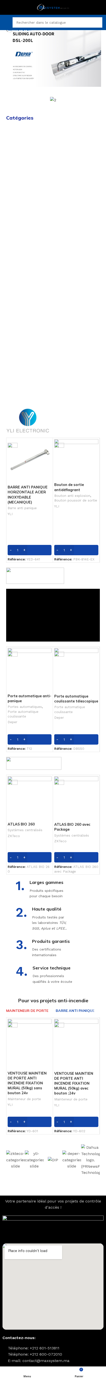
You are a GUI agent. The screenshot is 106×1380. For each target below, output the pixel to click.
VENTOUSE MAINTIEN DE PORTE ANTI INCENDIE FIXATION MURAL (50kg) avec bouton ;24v (73, 1083)
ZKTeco (14, 836)
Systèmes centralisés (25, 830)
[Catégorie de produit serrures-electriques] (29, 220)
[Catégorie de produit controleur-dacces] (29, 157)
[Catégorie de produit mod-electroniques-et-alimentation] (29, 324)
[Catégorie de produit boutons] (77, 239)
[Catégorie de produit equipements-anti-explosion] (29, 383)
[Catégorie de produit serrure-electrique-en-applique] (29, 300)
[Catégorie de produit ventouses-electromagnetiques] (77, 198)
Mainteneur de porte (24, 1099)
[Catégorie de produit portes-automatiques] (77, 140)
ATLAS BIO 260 (21, 824)
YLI (10, 514)
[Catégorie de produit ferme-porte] (77, 341)
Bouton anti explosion (72, 496)
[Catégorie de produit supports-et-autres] (77, 380)
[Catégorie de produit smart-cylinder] (29, 259)
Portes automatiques (25, 707)
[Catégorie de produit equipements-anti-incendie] (77, 300)
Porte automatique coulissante (23, 714)
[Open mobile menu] (5, 22)
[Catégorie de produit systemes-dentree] (29, 195)
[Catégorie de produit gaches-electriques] (77, 220)
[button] (9, 55)
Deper (12, 722)
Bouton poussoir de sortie (75, 500)
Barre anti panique (22, 508)
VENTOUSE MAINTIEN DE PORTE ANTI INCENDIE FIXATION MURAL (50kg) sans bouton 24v (27, 1083)
